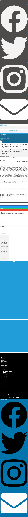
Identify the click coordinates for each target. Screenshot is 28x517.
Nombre (1, 223)
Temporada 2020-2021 (25, 161)
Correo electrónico (2, 226)
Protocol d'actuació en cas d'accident (3, 139)
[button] (27, 133)
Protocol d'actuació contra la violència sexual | (4, 138)
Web (0, 229)
